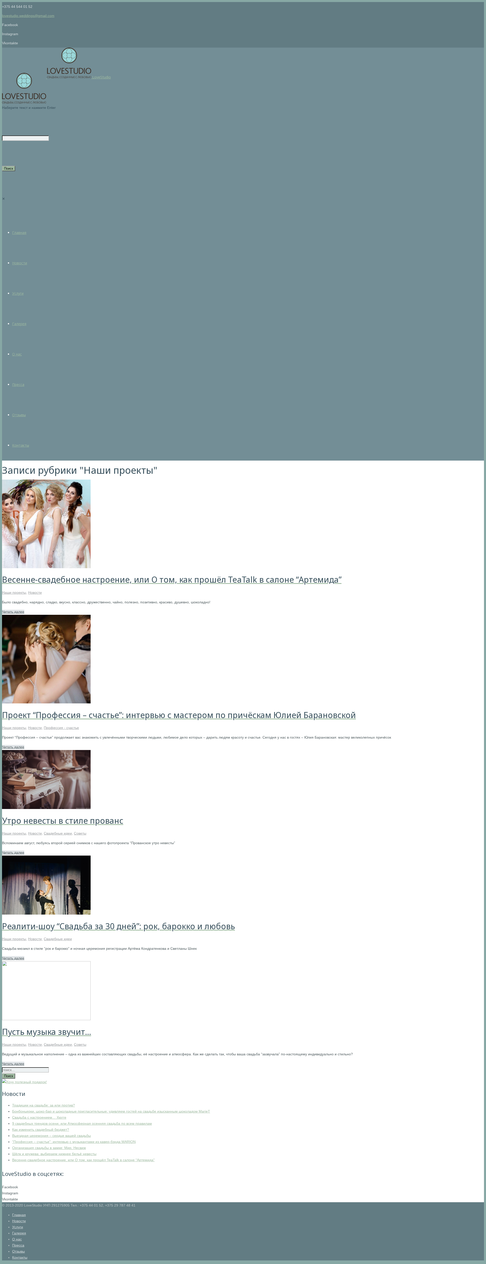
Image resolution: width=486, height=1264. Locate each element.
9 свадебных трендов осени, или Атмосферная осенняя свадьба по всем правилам (82, 1123)
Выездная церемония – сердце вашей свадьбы (51, 1136)
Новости (35, 592)
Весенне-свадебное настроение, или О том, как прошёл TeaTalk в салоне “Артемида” (83, 1160)
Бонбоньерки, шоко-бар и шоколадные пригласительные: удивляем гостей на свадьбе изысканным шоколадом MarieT (111, 1111)
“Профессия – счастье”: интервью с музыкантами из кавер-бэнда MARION (74, 1142)
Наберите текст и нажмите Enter (29, 108)
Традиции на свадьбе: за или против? (43, 1105)
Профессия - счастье (61, 728)
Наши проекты (14, 592)
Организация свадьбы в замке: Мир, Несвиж (49, 1148)
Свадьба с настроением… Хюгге (39, 1117)
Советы (80, 833)
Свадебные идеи (58, 833)
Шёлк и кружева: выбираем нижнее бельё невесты (54, 1154)
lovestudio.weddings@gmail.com (28, 16)
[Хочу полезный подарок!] (24, 1082)
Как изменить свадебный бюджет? (40, 1130)
